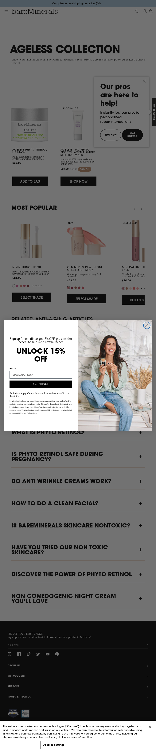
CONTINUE (41, 384)
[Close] (150, 727)
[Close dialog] (146, 325)
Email (13, 368)
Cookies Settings (53, 745)
